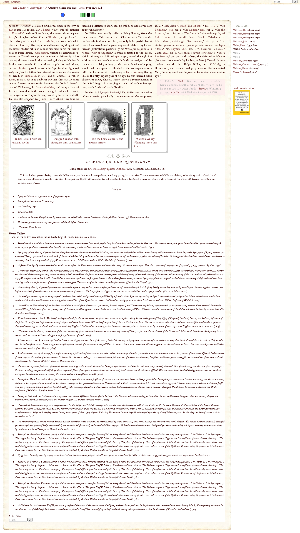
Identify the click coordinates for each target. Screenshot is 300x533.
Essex (12, 79)
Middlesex (30, 76)
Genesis (181, 26)
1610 (202, 29)
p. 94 (98, 8)
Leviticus (160, 29)
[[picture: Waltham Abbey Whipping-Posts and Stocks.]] (143, 135)
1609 (184, 49)
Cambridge (41, 53)
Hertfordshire (46, 41)
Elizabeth (53, 37)
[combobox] (283, 1)
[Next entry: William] (126, 156)
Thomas (45, 29)
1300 (117, 56)
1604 (165, 53)
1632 (212, 26)
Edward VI (18, 33)
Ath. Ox (175, 92)
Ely (11, 29)
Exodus (197, 26)
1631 (171, 29)
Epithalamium (163, 37)
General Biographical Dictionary (109, 169)
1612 (207, 41)
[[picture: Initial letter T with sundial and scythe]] (23, 135)
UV (137, 162)
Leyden (175, 49)
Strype (202, 88)
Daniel (193, 29)
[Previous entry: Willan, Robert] (110, 156)
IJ (107, 162)
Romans (159, 33)
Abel (180, 81)
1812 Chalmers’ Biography (27, 8)
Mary (12, 37)
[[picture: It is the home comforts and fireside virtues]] (107, 135)
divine (82, 8)
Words (6, 1)
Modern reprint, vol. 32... (244, 88)
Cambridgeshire (45, 87)
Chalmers (15, 1)
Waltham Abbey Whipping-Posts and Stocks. (145, 142)
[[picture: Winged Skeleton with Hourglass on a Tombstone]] (61, 135)
